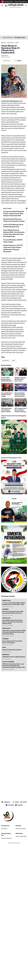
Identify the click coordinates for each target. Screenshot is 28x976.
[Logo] (14, 815)
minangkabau (5, 654)
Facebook (11, 805)
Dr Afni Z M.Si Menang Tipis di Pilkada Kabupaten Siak (13, 225)
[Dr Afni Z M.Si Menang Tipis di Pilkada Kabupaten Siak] (7, 372)
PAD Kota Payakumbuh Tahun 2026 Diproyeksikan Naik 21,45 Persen (12, 612)
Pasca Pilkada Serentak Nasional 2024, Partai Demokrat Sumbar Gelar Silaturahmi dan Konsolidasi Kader (14, 233)
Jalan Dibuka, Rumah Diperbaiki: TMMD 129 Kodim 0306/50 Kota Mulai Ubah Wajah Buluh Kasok (14, 632)
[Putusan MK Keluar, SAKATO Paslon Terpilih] (7, 387)
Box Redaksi (4, 828)
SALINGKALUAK (16, 843)
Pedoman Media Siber (21, 836)
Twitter (17, 802)
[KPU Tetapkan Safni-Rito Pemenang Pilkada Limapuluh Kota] (21, 402)
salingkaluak (16, 5)
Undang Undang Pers (6, 838)
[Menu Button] (2, 5)
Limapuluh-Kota (6, 600)
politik (13, 360)
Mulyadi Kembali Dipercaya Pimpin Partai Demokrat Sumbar (14, 220)
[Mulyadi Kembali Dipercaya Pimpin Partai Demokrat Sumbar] (21, 387)
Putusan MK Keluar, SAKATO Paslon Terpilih (13, 241)
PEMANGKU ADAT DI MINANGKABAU (13, 657)
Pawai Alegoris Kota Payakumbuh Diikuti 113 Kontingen (12, 641)
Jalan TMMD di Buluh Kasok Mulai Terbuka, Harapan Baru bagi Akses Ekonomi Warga (12, 622)
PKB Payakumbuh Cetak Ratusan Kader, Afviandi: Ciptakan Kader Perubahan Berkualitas (6, 410)
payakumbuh (5, 360)
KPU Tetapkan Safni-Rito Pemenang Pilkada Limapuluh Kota (21, 410)
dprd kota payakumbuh (8, 661)
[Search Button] (25, 5)
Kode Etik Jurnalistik (21, 828)
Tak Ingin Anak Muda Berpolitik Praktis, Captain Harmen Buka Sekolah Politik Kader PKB (13, 213)
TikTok (25, 802)
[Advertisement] (14, 14)
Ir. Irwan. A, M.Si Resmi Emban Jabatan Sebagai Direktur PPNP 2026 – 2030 (13, 603)
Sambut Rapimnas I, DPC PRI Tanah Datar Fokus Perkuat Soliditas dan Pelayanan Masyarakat (13, 248)
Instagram (7, 802)
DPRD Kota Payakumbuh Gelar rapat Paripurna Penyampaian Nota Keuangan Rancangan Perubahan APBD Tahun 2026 (14, 665)
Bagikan (19, 60)
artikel (4, 647)
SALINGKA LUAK (20, 37)
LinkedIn (20, 805)
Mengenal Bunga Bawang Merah (11, 649)
